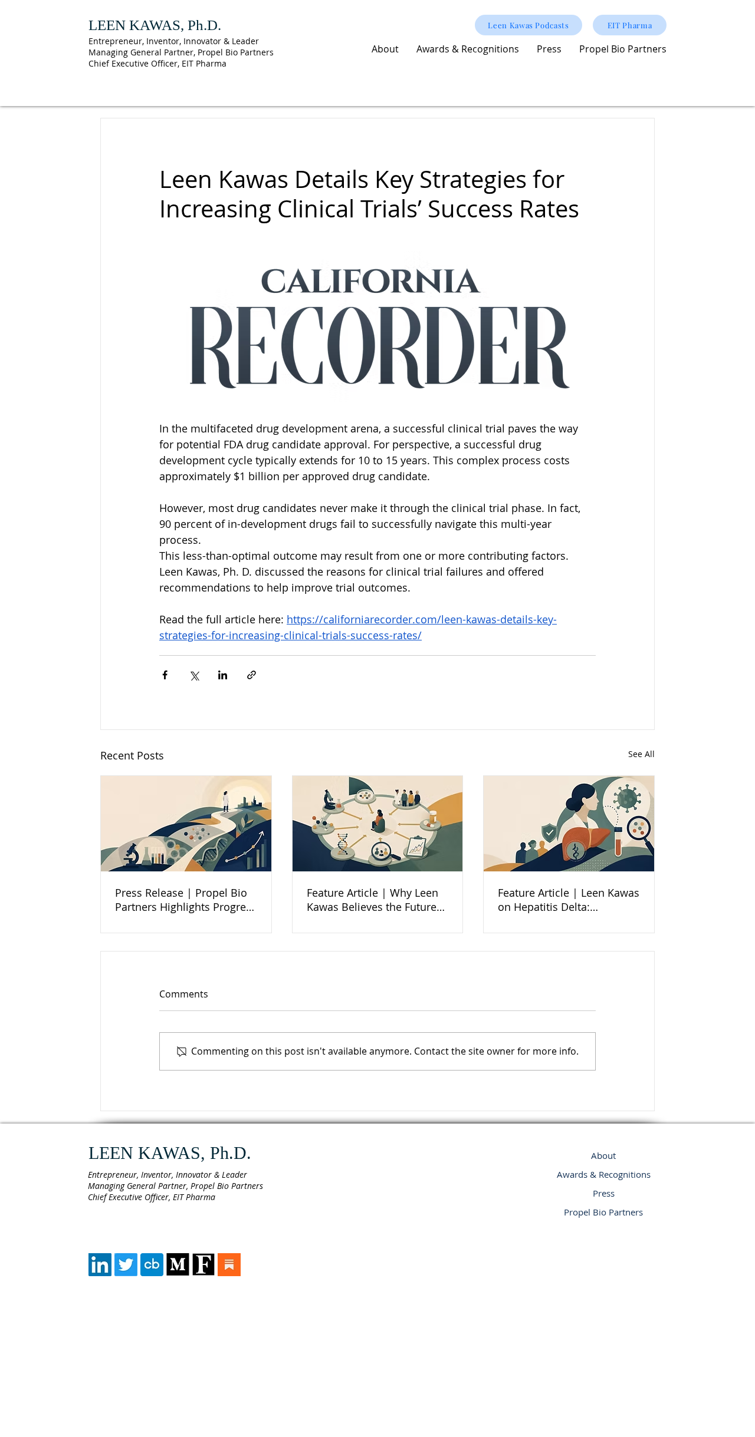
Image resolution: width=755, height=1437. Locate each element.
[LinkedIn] (99, 1264)
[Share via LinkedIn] (222, 674)
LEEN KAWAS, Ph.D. (154, 25)
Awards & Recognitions (604, 1174)
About (603, 1155)
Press (604, 1193)
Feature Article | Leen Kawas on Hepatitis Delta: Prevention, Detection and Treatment (568, 900)
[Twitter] (125, 1264)
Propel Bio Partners (603, 1212)
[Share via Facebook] (164, 674)
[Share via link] (251, 674)
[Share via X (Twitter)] (193, 674)
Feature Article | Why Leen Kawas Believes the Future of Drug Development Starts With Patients (376, 900)
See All (641, 753)
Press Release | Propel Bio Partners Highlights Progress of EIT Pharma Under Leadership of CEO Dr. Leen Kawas (186, 900)
